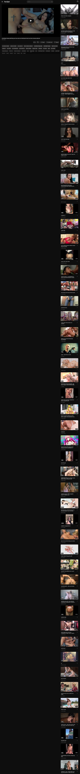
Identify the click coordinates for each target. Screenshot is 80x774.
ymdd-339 (63, 230)
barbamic (63, 431)
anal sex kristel (13, 46)
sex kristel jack (15, 48)
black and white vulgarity (66, 15)
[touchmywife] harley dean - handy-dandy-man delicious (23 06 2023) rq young (68, 186)
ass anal (45, 48)
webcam (40, 48)
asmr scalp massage (65, 139)
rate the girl (63, 462)
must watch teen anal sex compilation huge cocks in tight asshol (67, 633)
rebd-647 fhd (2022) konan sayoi (67, 571)
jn (61, 663)
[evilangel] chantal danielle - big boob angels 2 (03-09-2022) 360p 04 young (67, 384)
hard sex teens (54, 46)
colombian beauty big (38, 46)
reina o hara (63, 709)
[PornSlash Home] (7, 2)
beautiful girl (63, 740)
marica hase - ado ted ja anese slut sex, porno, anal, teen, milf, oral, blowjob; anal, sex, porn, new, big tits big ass (68, 726)
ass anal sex (20, 46)
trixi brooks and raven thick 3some (68, 292)
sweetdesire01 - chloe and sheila (67, 586)
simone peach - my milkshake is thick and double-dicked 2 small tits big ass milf (67, 277)
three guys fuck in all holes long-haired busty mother (67, 47)
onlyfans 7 (63, 215)
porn (62, 62)
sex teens (9, 48)
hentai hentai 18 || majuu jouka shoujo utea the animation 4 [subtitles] (67, 447)
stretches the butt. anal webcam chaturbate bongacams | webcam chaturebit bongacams (67, 602)
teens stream (28, 48)
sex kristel (53, 48)
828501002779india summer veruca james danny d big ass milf (68, 478)
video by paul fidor (65, 109)
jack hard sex (22, 48)
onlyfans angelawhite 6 (65, 525)
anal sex (4, 48)
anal (49, 48)
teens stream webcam (28, 46)
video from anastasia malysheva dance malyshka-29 (67, 400)
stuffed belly (63, 617)
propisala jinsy (64, 307)
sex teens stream (5, 46)
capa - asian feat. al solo (66, 354)
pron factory (63, 678)
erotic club (63, 170)
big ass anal (35, 48)
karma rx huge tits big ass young (67, 124)
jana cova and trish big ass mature (68, 540)
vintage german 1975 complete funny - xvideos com (67, 494)
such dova (63, 648)
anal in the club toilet (65, 261)
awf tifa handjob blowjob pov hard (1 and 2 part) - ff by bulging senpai (68, 31)
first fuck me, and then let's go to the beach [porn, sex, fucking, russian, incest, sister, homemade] (68, 510)
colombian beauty (47, 46)
